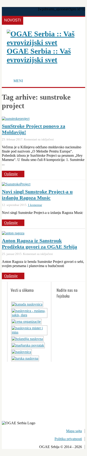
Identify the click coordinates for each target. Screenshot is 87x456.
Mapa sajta (74, 431)
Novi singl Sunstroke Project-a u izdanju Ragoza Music (37, 195)
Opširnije (11, 174)
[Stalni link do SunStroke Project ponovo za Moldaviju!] (15, 119)
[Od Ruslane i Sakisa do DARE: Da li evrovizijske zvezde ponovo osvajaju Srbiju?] (29, 315)
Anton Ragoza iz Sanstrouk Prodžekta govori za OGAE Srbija (39, 244)
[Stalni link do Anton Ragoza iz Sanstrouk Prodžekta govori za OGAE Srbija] (13, 233)
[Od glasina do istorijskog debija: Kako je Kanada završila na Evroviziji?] (27, 304)
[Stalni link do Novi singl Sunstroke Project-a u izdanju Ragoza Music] (16, 184)
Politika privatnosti (68, 439)
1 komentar (35, 205)
